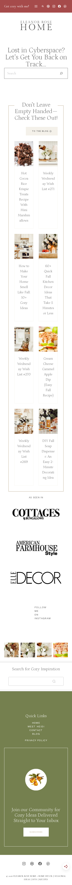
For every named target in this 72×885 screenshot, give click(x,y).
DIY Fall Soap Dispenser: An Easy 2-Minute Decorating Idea (48, 459)
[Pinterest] (65, 6)
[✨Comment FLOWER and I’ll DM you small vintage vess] (28, 650)
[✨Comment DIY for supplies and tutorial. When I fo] (11, 650)
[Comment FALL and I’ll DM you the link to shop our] (44, 650)
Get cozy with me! (16, 6)
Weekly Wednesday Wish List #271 (48, 181)
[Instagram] (54, 6)
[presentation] (24, 153)
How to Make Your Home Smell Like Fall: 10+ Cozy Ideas (23, 287)
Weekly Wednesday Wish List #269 (24, 451)
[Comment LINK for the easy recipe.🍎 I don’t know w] (60, 650)
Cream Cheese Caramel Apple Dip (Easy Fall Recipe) (48, 377)
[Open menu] (36, 6)
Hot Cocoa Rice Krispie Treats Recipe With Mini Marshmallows (24, 196)
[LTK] (48, 6)
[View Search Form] (43, 6)
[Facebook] (59, 6)
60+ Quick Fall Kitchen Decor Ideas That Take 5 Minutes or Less (48, 289)
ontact (37, 730)
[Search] (61, 73)
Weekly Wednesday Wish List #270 (24, 366)
